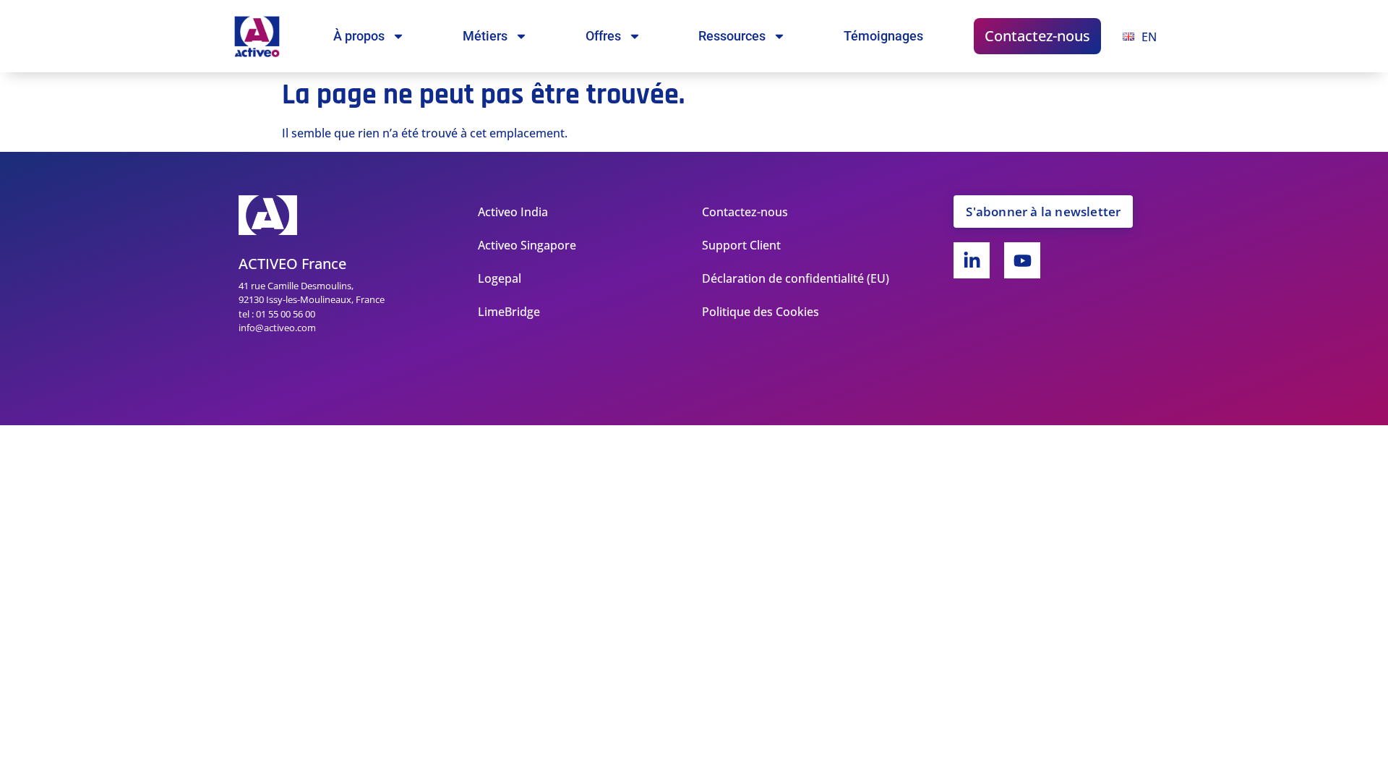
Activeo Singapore (527, 245)
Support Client (741, 245)
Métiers (485, 35)
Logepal (499, 278)
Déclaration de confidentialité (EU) (795, 278)
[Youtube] (1022, 260)
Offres (603, 35)
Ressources (732, 35)
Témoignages (883, 35)
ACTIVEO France (292, 263)
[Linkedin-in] (972, 260)
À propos (359, 35)
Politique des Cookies (760, 312)
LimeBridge (509, 312)
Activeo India (513, 212)
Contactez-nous (1037, 36)
